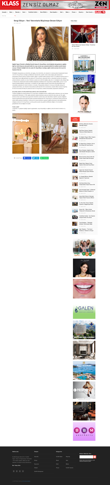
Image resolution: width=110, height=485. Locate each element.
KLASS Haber (59, 456)
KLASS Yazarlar (69, 467)
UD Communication (26, 481)
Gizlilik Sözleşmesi (38, 471)
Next (96, 34)
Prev (72, 34)
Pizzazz (74, 12)
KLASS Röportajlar (75, 119)
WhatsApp (45, 158)
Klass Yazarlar (89, 12)
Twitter (37, 158)
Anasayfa (4, 12)
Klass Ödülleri (43, 12)
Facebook (28, 158)
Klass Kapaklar (53, 12)
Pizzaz (57, 467)
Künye (35, 460)
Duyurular (36, 464)
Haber (10, 12)
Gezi (67, 460)
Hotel (61, 12)
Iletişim (36, 467)
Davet (24, 12)
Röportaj (17, 12)
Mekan (67, 12)
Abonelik (36, 456)
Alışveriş (81, 12)
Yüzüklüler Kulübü (32, 12)
